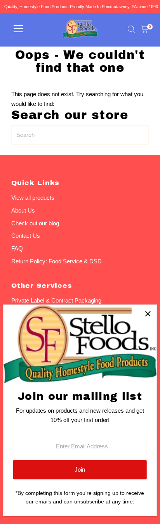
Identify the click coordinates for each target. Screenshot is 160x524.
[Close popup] (148, 313)
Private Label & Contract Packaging (56, 300)
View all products (32, 197)
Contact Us (25, 235)
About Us (23, 210)
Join (80, 469)
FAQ (17, 248)
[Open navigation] (18, 29)
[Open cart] (145, 29)
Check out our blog (35, 223)
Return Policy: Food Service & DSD (56, 261)
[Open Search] (131, 29)
